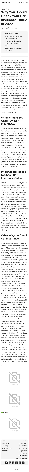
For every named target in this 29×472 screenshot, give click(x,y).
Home (4, 2)
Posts (7, 9)
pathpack (16, 469)
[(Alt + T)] (9, 2)
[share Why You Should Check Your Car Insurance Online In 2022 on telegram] (23, 463)
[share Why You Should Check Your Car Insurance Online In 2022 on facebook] (16, 463)
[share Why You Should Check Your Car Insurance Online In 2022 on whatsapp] (20, 463)
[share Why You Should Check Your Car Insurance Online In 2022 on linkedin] (10, 463)
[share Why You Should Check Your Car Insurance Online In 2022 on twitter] (6, 463)
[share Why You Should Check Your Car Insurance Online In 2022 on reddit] (13, 463)
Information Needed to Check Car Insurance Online (13, 43)
